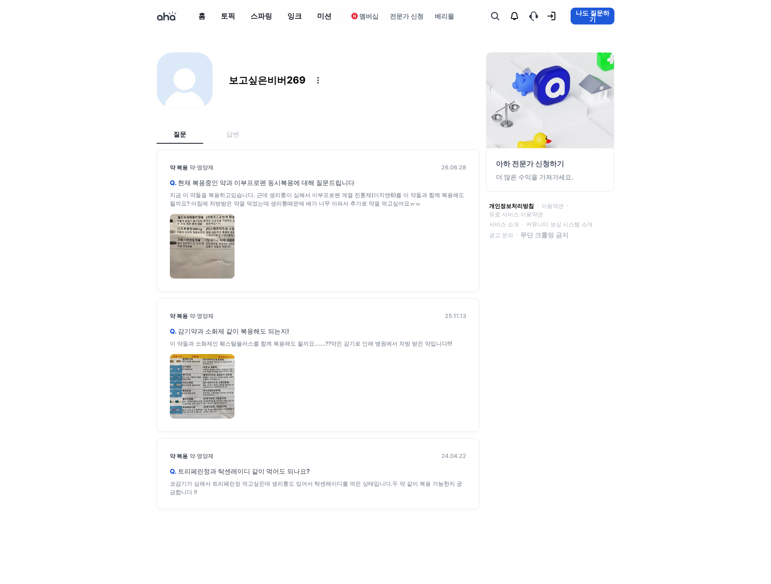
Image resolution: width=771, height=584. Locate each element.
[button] (318, 80)
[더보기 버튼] (318, 80)
